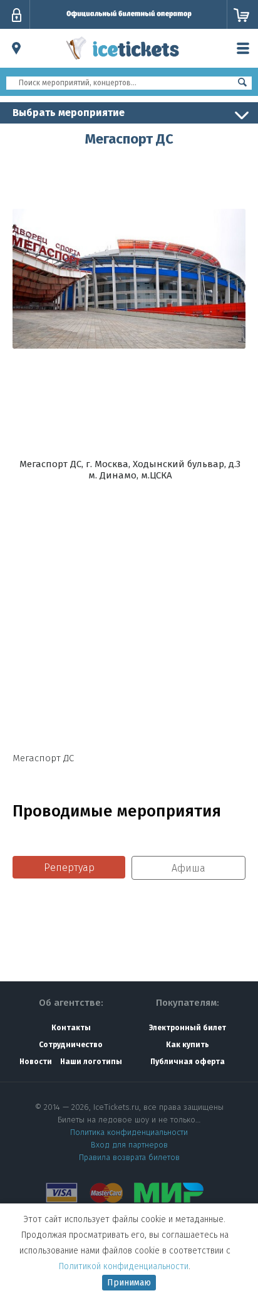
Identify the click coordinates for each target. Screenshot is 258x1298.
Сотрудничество (71, 1044)
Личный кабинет (16, 15)
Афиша (188, 868)
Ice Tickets (122, 61)
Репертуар (69, 867)
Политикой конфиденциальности (123, 1266)
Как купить (187, 1044)
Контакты (71, 1027)
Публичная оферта (187, 1061)
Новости (35, 1061)
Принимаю (129, 1282)
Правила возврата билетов (129, 1157)
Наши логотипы (91, 1061)
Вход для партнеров (129, 1144)
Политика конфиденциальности (129, 1132)
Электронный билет (187, 1027)
